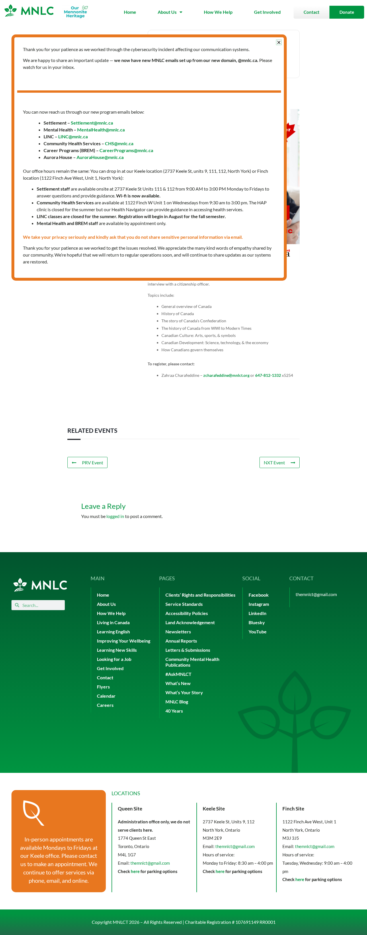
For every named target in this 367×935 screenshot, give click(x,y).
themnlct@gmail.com (316, 594)
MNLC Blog (176, 701)
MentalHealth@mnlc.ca (101, 129)
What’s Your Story (184, 692)
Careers (105, 705)
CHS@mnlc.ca (119, 143)
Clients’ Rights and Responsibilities (200, 595)
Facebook (259, 595)
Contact (105, 677)
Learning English (113, 631)
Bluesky (257, 622)
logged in (115, 516)
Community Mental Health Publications (192, 662)
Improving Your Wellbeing (123, 640)
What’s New (178, 683)
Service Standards (184, 604)
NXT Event (274, 462)
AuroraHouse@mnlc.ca (100, 157)
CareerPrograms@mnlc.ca (126, 150)
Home (130, 12)
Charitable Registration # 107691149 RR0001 (230, 922)
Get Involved (267, 12)
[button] (279, 42)
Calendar (106, 696)
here (135, 871)
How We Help (218, 12)
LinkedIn (257, 613)
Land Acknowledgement (190, 622)
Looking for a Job (114, 659)
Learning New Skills (117, 650)
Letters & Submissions (187, 650)
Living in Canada (113, 622)
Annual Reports (181, 640)
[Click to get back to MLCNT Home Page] (40, 584)
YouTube (258, 631)
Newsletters (178, 631)
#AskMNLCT (178, 674)
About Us (167, 12)
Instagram (259, 604)
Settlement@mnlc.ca (92, 122)
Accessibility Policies (186, 613)
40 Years (174, 710)
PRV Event (92, 462)
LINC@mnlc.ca (73, 136)
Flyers (103, 686)
